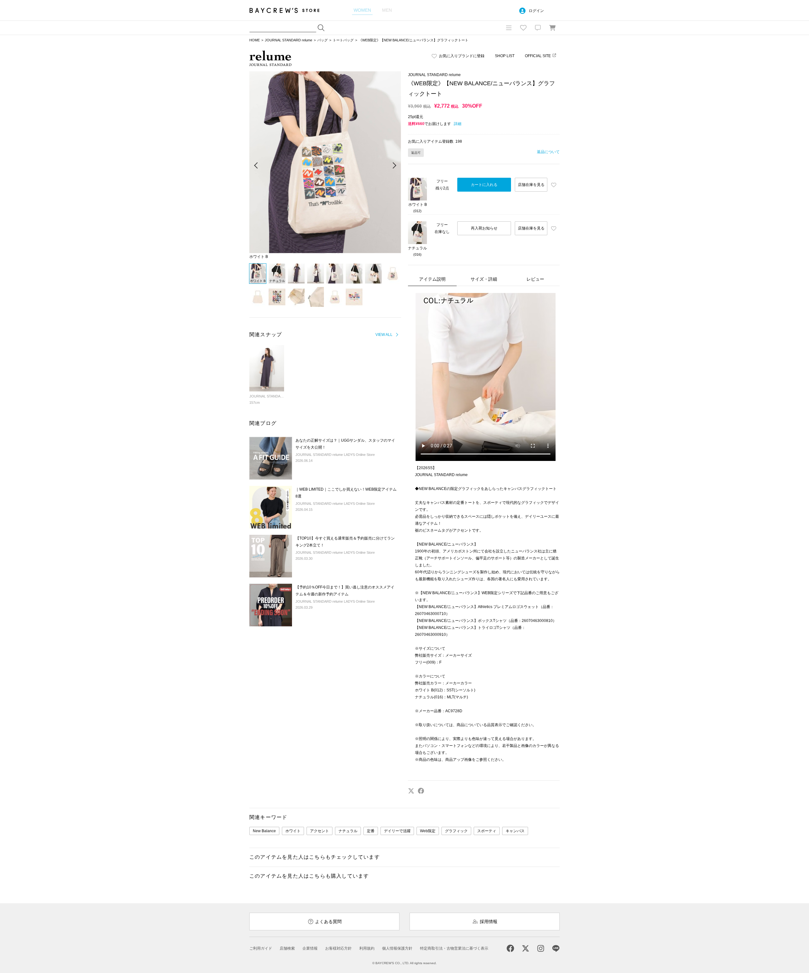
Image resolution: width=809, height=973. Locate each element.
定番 (370, 831)
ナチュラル (347, 831)
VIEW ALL (383, 334)
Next (394, 166)
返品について (548, 152)
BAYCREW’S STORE (288, 10)
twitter (411, 791)
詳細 (457, 124)
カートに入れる (484, 184)
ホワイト (293, 831)
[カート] (552, 28)
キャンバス (515, 831)
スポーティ (486, 831)
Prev (256, 166)
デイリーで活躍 (397, 831)
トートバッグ (343, 40)
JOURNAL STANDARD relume (288, 40)
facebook (421, 791)
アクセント (319, 831)
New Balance (264, 831)
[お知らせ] (538, 28)
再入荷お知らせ (484, 228)
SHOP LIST (504, 56)
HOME (254, 40)
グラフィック (456, 831)
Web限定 (427, 831)
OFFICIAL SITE (538, 56)
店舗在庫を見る (531, 184)
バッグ (322, 40)
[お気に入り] (523, 28)
